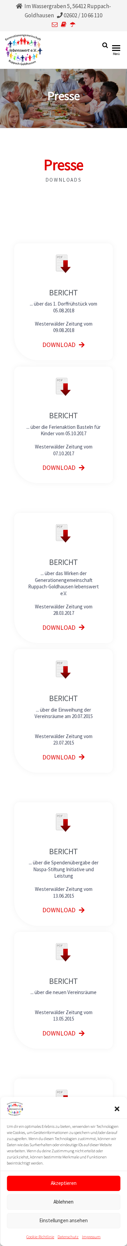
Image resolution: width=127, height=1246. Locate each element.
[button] (116, 1108)
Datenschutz (68, 1236)
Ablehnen (63, 1201)
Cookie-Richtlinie (40, 1236)
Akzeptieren (64, 1183)
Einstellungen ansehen (63, 1220)
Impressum (91, 1236)
